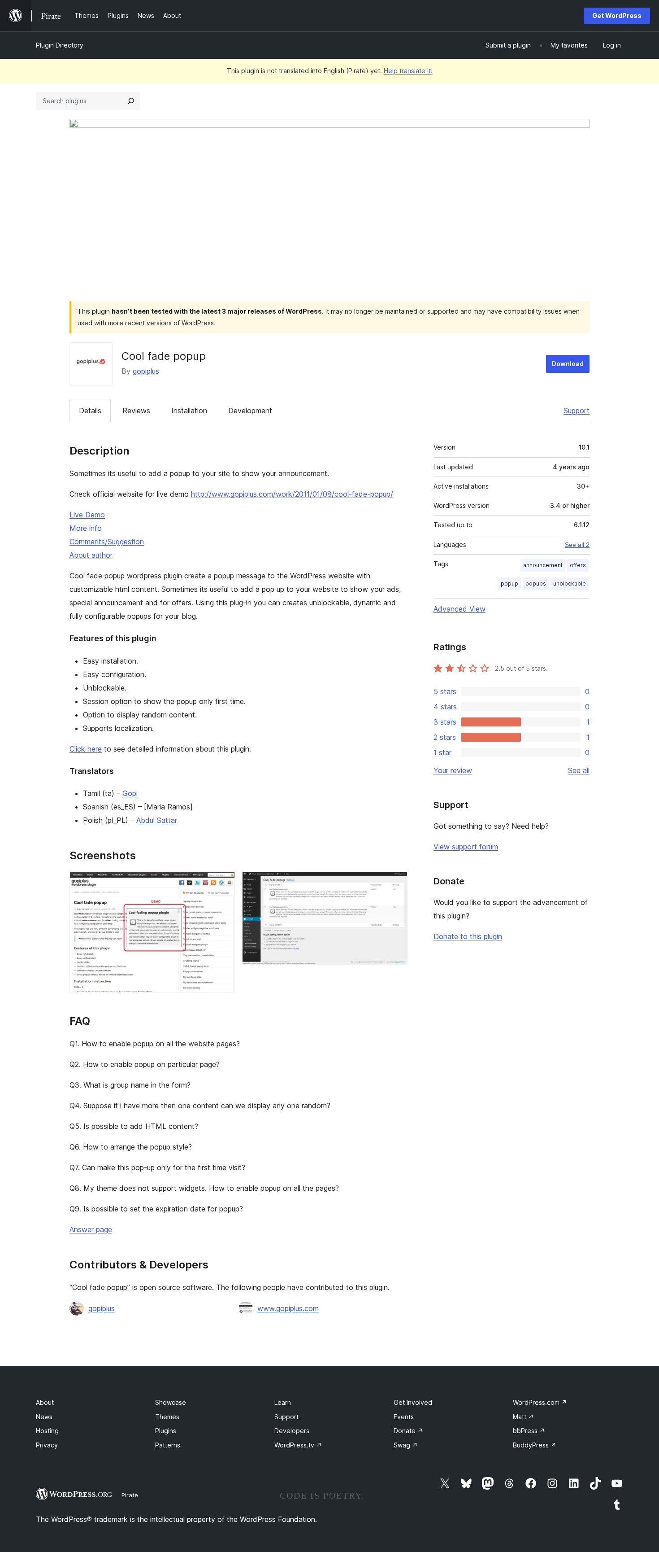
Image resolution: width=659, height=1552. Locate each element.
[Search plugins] (131, 101)
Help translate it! (408, 70)
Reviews (136, 410)
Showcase (170, 1402)
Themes (167, 1417)
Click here (85, 748)
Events (404, 1417)
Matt (523, 1417)
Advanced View (460, 608)
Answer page (90, 1229)
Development (250, 410)
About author (91, 555)
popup (509, 583)
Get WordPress (617, 15)
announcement (543, 565)
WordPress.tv (298, 1445)
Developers (291, 1430)
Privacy (47, 1445)
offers (578, 565)
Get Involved (413, 1402)
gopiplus (146, 371)
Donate (408, 1430)
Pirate (129, 1495)
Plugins (165, 1430)
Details (90, 410)
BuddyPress (534, 1445)
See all (579, 770)
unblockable (569, 583)
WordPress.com (540, 1402)
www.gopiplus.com (288, 1308)
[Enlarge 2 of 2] (395, 883)
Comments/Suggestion (106, 541)
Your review (453, 770)
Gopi (130, 793)
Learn (282, 1402)
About (45, 1402)
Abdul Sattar (156, 820)
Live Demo (87, 514)
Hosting (47, 1430)
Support (577, 410)
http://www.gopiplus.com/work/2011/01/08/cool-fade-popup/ (292, 494)
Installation (189, 410)
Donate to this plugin (468, 936)
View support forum (466, 846)
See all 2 (577, 544)
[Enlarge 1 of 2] (222, 883)
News (44, 1417)
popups (535, 583)
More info (85, 528)
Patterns (167, 1445)
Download (568, 363)
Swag (406, 1445)
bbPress (529, 1430)
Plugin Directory (59, 45)
